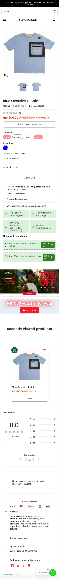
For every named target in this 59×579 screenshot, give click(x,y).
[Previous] (5, 51)
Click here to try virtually (29, 124)
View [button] (29, 398)
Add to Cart (29, 178)
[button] (53, 20)
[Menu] (4, 20)
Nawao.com (7, 575)
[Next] (54, 51)
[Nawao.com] (28, 19)
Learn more (29, 310)
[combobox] (27, 12)
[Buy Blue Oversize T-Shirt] (29, 365)
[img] (10, 113)
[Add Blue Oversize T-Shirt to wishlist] (44, 350)
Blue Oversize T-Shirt (24, 387)
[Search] (55, 12)
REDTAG (6, 106)
